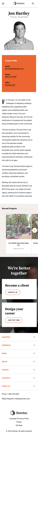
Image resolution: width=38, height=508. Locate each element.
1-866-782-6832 (13, 394)
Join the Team (14, 320)
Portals (19, 422)
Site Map (19, 425)
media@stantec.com (22, 399)
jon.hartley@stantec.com (14, 69)
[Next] (34, 230)
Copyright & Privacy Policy (19, 419)
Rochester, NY (10, 85)
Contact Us (13, 292)
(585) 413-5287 (11, 77)
